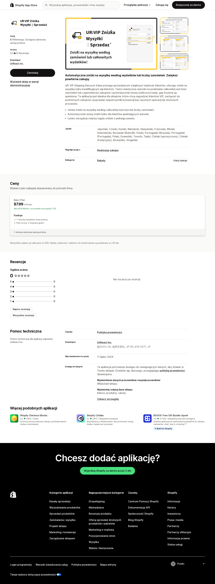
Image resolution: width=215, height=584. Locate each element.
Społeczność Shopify (140, 513)
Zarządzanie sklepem (62, 538)
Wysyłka (94, 542)
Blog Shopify (135, 520)
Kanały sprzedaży (60, 501)
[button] (41, 420)
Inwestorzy (174, 513)
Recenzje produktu (100, 513)
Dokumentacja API (139, 507)
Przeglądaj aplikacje (136, 4)
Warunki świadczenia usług (52, 564)
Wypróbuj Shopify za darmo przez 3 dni (107, 470)
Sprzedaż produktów (62, 513)
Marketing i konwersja (62, 532)
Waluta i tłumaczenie (101, 548)
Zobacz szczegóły (108, 399)
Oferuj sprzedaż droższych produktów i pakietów (105, 521)
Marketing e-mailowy (101, 529)
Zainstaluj (32, 72)
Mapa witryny (108, 564)
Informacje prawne (178, 538)
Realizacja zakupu (108, 150)
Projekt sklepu (58, 526)
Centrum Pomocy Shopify (143, 501)
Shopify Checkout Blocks (33, 415)
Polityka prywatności (109, 332)
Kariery (171, 507)
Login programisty (21, 564)
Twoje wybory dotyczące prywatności (33, 574)
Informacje (173, 501)
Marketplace (96, 507)
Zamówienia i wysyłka (62, 520)
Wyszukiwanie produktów (64, 507)
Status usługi (175, 544)
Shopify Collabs (95, 415)
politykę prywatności (172, 370)
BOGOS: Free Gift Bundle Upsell (170, 415)
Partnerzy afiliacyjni (179, 532)
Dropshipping (97, 501)
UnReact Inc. (17, 63)
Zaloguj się (162, 4)
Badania (133, 526)
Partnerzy (173, 526)
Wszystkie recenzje (23, 315)
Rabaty (101, 160)
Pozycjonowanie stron (102, 535)
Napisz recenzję (21, 309)
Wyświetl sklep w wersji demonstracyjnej (24, 83)
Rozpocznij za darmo (188, 4)
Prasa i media (175, 520)
